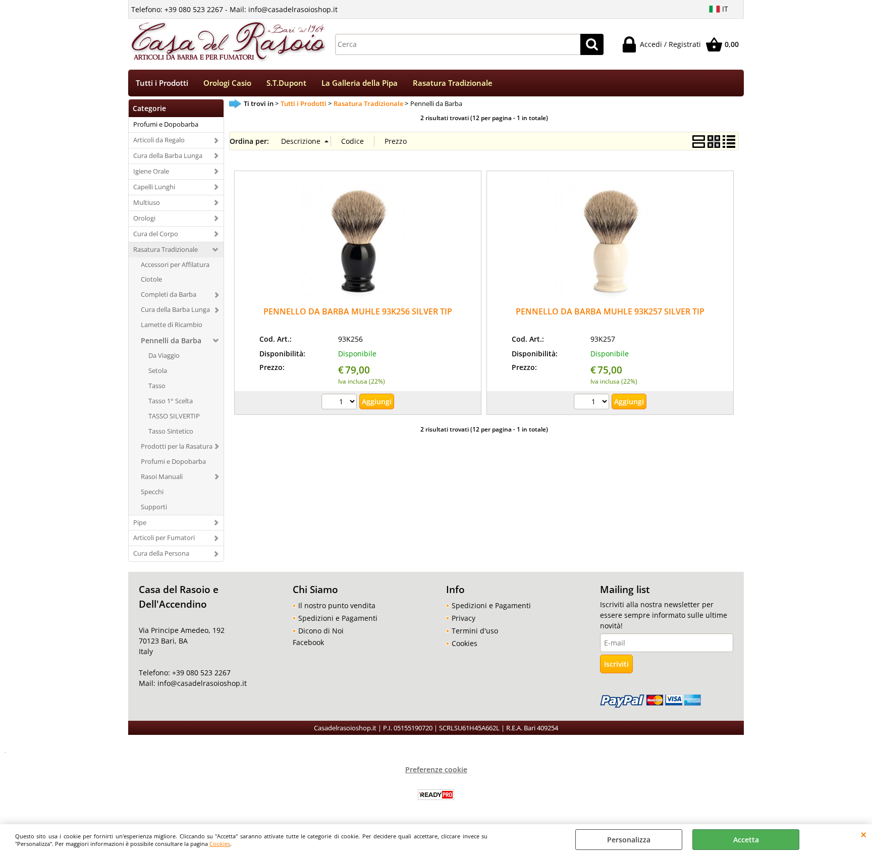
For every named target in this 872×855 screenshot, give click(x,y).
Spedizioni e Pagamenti (337, 618)
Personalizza (628, 839)
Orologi (144, 218)
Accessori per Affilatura (175, 264)
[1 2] (340, 403)
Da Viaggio (164, 355)
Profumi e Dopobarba (165, 124)
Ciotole (151, 279)
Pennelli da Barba (171, 340)
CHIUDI (863, 834)
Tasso (157, 385)
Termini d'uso (475, 630)
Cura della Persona (161, 553)
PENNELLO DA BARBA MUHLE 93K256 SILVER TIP (357, 311)
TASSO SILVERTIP (174, 415)
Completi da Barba (168, 294)
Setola (157, 370)
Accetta (746, 839)
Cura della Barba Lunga (167, 155)
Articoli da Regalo (159, 139)
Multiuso (146, 202)
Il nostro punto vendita (336, 605)
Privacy (463, 618)
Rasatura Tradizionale (453, 83)
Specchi (152, 491)
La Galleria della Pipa (359, 83)
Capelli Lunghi (154, 186)
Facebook (308, 642)
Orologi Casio (227, 83)
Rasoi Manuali (162, 476)
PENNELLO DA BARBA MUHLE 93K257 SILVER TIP (610, 311)
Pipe (139, 522)
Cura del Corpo (155, 233)
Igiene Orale (151, 171)
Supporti (154, 506)
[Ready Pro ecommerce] (436, 794)
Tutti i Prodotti (162, 83)
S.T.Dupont (286, 83)
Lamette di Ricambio (171, 324)
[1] (593, 403)
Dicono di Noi (321, 630)
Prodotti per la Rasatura (176, 446)
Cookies (219, 843)
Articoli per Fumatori (164, 537)
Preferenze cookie (436, 769)
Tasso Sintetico (170, 431)
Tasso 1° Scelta (170, 400)
